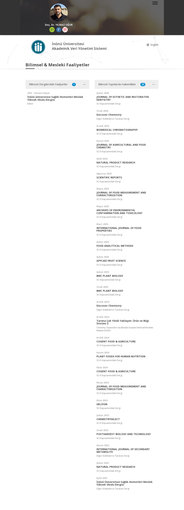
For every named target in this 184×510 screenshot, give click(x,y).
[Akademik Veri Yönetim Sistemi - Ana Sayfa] (39, 46)
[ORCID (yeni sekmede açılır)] (52, 29)
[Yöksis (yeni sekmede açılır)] (65, 29)
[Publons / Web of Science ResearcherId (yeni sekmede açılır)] (58, 29)
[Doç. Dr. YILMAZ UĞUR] (59, 13)
